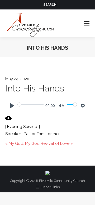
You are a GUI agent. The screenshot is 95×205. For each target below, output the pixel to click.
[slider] (31, 104)
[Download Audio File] (8, 119)
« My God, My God (22, 143)
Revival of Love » (57, 143)
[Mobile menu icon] (86, 23)
